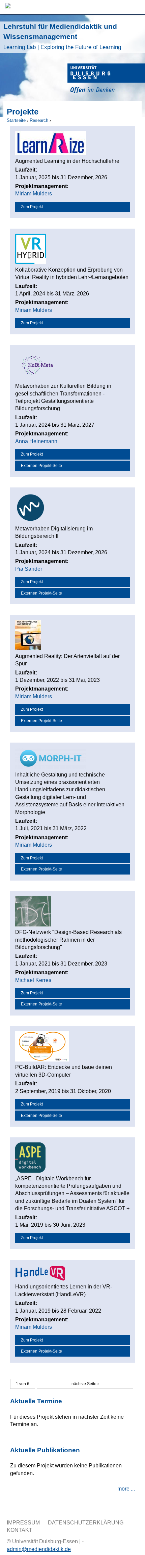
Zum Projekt (32, 206)
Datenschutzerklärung (85, 1522)
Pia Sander (28, 569)
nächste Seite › (85, 1383)
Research (39, 120)
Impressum (23, 1522)
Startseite (16, 120)
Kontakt (19, 1530)
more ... (126, 1489)
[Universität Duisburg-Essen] (106, 79)
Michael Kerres (33, 980)
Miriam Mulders (33, 193)
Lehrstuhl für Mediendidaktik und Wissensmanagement (62, 36)
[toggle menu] (136, 7)
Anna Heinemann (36, 441)
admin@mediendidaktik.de (39, 1549)
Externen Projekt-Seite (41, 465)
